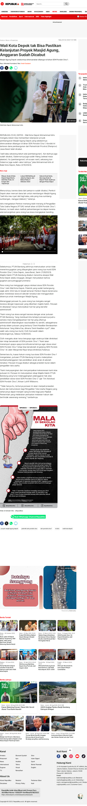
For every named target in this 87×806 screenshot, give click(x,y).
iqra (48, 11)
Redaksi (18, 780)
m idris (57, 528)
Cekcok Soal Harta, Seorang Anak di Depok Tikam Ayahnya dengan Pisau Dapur (47, 179)
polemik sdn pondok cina (29, 528)
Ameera (2, 755)
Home (2, 40)
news (54, 11)
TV (1, 770)
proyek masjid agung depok (9, 528)
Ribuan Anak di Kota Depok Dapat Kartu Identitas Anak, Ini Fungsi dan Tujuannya (8, 179)
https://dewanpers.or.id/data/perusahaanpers (17, 795)
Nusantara (14, 40)
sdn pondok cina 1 (46, 528)
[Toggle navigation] (2, 4)
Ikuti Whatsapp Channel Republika (30, 517)
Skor (32, 755)
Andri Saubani (26, 63)
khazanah (38, 11)
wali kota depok (67, 528)
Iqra (17, 758)
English (33, 767)
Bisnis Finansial (75, 11)
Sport (21, 16)
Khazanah (3, 758)
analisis (63, 11)
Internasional (29, 16)
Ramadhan (19, 770)
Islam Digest (35, 758)
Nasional (4, 16)
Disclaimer (3, 783)
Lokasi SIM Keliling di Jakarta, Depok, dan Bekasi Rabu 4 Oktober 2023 (27, 179)
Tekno (18, 764)
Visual (18, 767)
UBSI (37, 16)
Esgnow (3, 767)
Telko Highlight (46, 16)
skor (29, 11)
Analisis (18, 761)
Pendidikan (13, 16)
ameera (4, 11)
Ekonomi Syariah (18, 11)
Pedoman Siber (36, 780)
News (7, 40)
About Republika (5, 780)
